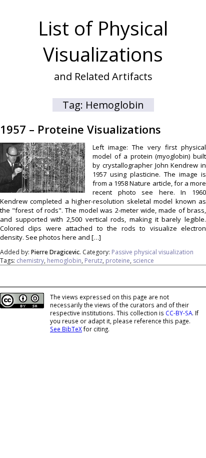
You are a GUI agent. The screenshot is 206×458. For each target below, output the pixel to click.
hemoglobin (64, 260)
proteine (118, 260)
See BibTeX (66, 329)
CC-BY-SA (179, 313)
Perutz (93, 260)
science (143, 260)
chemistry (30, 260)
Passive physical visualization (153, 252)
